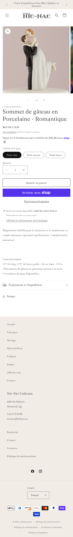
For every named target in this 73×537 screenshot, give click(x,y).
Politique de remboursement (21, 456)
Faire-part (12, 332)
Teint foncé (55, 155)
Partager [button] (11, 296)
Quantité (7, 162)
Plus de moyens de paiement (36, 201)
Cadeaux (11, 356)
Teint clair (12, 155)
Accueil (11, 324)
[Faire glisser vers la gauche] (29, 100)
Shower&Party (15, 348)
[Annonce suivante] (66, 5)
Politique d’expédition (38, 532)
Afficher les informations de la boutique (27, 220)
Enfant (10, 364)
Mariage (11, 340)
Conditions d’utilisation (51, 527)
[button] (7, 15)
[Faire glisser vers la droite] (44, 100)
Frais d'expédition (9, 132)
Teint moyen (33, 155)
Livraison (12, 448)
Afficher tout (14, 372)
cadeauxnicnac (26, 521)
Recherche (12, 432)
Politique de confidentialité (26, 527)
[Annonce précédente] (6, 5)
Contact (11, 380)
